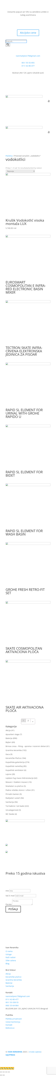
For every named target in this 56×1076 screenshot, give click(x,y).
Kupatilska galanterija (15, 762)
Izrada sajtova (35, 1052)
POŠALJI (13, 909)
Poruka (9, 904)
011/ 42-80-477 (28, 66)
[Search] (8, 45)
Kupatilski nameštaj (14, 766)
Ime (7, 890)
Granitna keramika (14, 750)
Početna (9, 156)
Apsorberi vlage (12, 734)
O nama (9, 951)
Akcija (8, 730)
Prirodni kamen (12, 794)
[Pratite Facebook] (20, 22)
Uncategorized (12, 810)
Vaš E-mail (10, 895)
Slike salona (11, 960)
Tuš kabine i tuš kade (15, 806)
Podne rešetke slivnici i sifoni (18, 790)
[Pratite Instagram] (25, 22)
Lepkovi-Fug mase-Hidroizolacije (20, 778)
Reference (10, 1028)
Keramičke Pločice (13, 758)
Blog (7, 963)
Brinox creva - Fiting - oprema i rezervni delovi (26, 746)
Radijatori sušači (13, 798)
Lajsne (8, 774)
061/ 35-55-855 (28, 62)
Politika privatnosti (14, 1019)
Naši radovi (10, 957)
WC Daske (10, 814)
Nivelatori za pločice (14, 786)
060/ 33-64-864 (12, 1005)
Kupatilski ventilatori (15, 770)
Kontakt (9, 1025)
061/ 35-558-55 (12, 1002)
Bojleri (8, 742)
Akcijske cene (28, 32)
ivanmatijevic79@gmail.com (28, 56)
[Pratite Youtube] (31, 22)
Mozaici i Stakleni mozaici (17, 782)
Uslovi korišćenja (13, 1022)
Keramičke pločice (13, 977)
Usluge (9, 954)
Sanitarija (10, 802)
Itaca (8, 754)
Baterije (9, 738)
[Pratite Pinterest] (36, 22)
